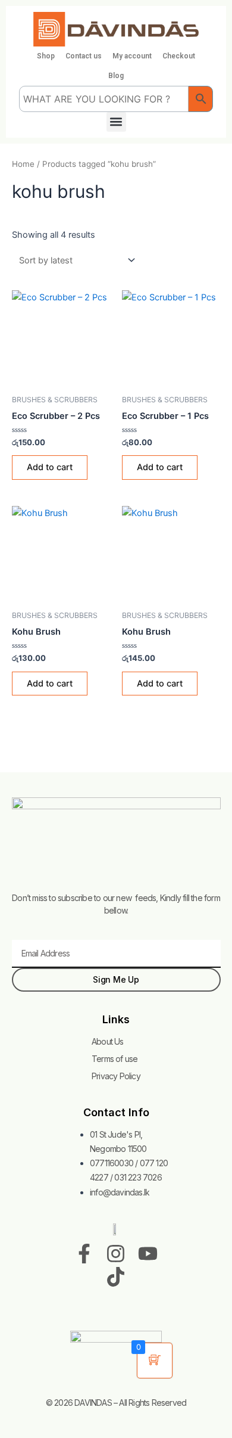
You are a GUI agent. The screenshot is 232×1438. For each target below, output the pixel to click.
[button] (116, 122)
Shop (46, 56)
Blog (116, 76)
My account (132, 56)
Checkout (178, 56)
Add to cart (50, 467)
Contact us (83, 56)
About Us (108, 1041)
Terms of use (114, 1059)
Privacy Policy (116, 1076)
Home (23, 164)
